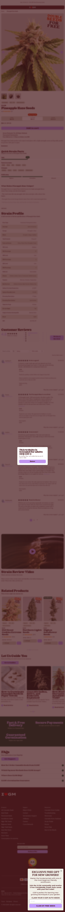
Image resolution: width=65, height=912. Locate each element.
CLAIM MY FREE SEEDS (45, 906)
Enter (32, 461)
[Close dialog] (61, 870)
